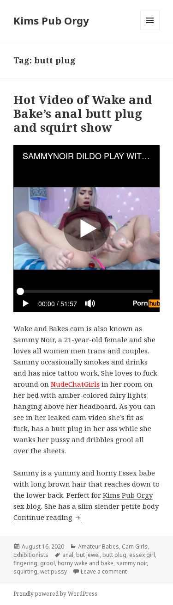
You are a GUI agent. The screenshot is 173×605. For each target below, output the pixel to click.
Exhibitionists (30, 555)
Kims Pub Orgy (51, 20)
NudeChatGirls (75, 384)
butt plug (114, 555)
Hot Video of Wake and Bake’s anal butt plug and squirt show (82, 113)
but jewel (88, 555)
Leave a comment (104, 571)
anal (67, 555)
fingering (25, 563)
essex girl (142, 555)
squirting (25, 571)
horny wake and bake (85, 563)
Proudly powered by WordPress (55, 594)
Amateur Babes (98, 546)
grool (47, 563)
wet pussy (53, 571)
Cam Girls (135, 546)
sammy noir (131, 563)
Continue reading (47, 517)
